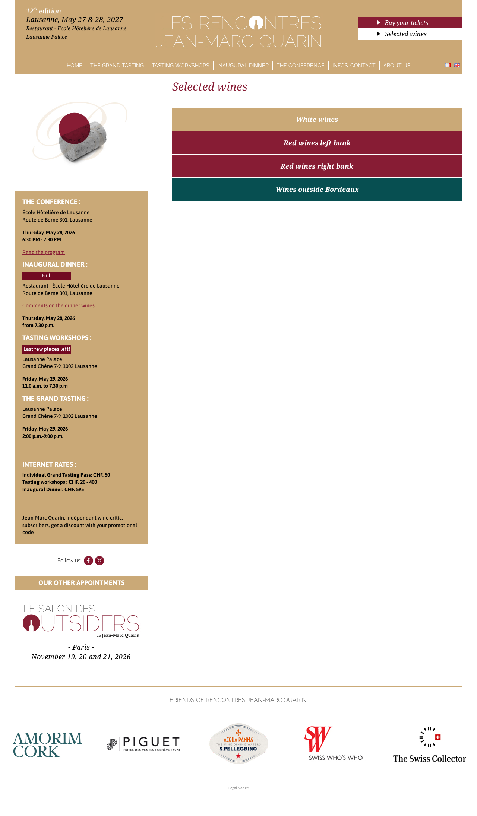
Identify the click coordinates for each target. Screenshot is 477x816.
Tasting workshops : (56, 338)
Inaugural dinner (243, 66)
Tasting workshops (180, 66)
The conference (301, 66)
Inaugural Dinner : (55, 264)
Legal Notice (238, 788)
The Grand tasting (117, 66)
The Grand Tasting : (55, 398)
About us (397, 66)
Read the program (43, 252)
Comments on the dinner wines (58, 305)
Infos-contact (354, 66)
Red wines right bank (317, 166)
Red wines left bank (317, 142)
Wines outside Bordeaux (317, 189)
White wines (317, 119)
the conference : (51, 202)
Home (74, 66)
